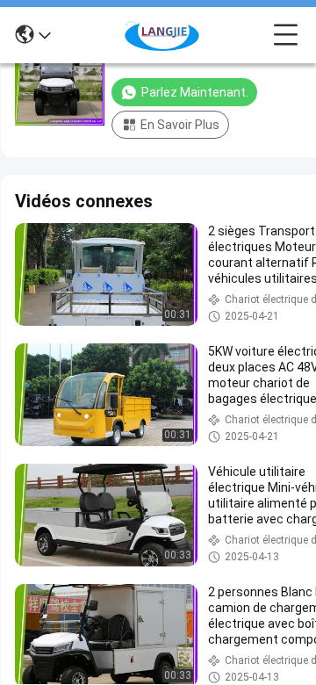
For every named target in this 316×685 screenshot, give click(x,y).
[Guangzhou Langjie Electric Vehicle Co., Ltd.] (162, 35)
